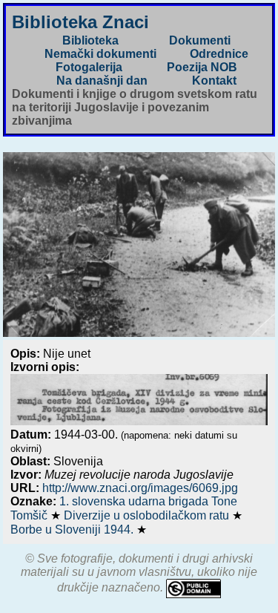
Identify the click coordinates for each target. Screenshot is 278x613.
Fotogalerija (89, 67)
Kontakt (214, 80)
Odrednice (219, 53)
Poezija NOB (202, 67)
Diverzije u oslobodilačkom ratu (148, 515)
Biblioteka (90, 40)
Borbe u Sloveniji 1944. (73, 529)
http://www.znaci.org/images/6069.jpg (140, 488)
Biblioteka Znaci (80, 22)
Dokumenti (200, 40)
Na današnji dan (102, 80)
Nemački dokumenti (100, 53)
